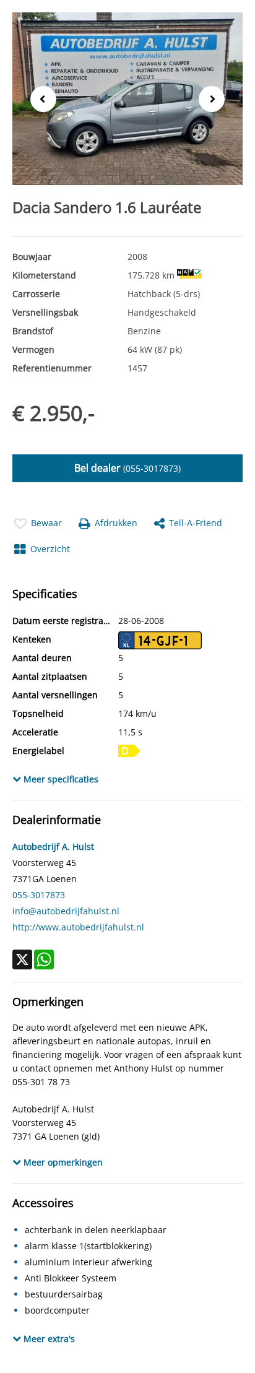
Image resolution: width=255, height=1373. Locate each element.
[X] (22, 959)
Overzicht (50, 549)
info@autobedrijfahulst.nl (65, 911)
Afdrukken (116, 523)
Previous (39, 98)
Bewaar (46, 523)
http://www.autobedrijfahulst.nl (78, 927)
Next (216, 99)
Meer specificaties (59, 779)
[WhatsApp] (44, 959)
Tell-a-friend (195, 523)
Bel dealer (127, 468)
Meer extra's (48, 1339)
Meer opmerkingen (62, 1162)
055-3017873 (38, 895)
